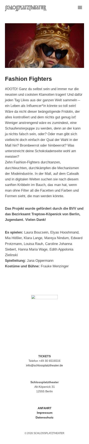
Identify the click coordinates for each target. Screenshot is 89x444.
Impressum (44, 412)
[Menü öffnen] (80, 8)
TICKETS (44, 356)
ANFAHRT (45, 408)
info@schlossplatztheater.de (44, 365)
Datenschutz (44, 417)
